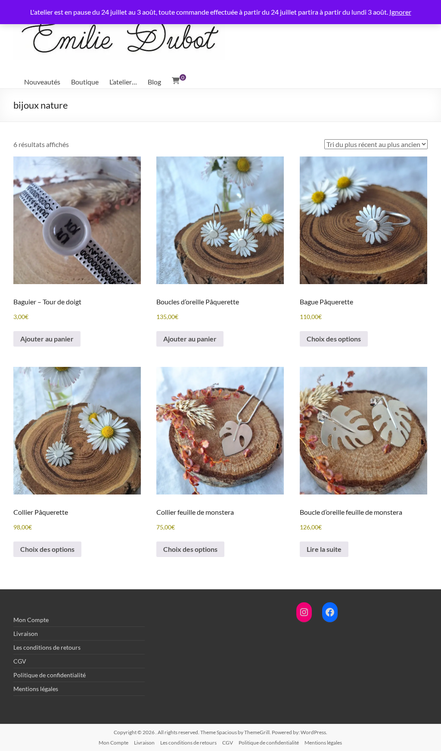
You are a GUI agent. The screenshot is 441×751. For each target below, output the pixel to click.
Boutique (85, 82)
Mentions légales (35, 688)
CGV (19, 661)
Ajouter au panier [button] (47, 339)
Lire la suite (324, 549)
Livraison (25, 633)
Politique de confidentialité (49, 675)
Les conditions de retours (47, 647)
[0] (176, 80)
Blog (154, 82)
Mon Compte (31, 619)
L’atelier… (123, 82)
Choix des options (334, 339)
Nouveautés (42, 82)
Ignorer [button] (400, 12)
